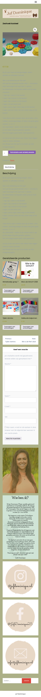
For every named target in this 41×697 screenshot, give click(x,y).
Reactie (8, 364)
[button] (35, 30)
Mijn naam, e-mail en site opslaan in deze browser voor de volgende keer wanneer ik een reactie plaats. (20, 430)
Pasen (12, 160)
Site (6, 417)
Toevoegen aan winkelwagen (22, 152)
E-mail (7, 406)
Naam (7, 396)
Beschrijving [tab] (9, 167)
